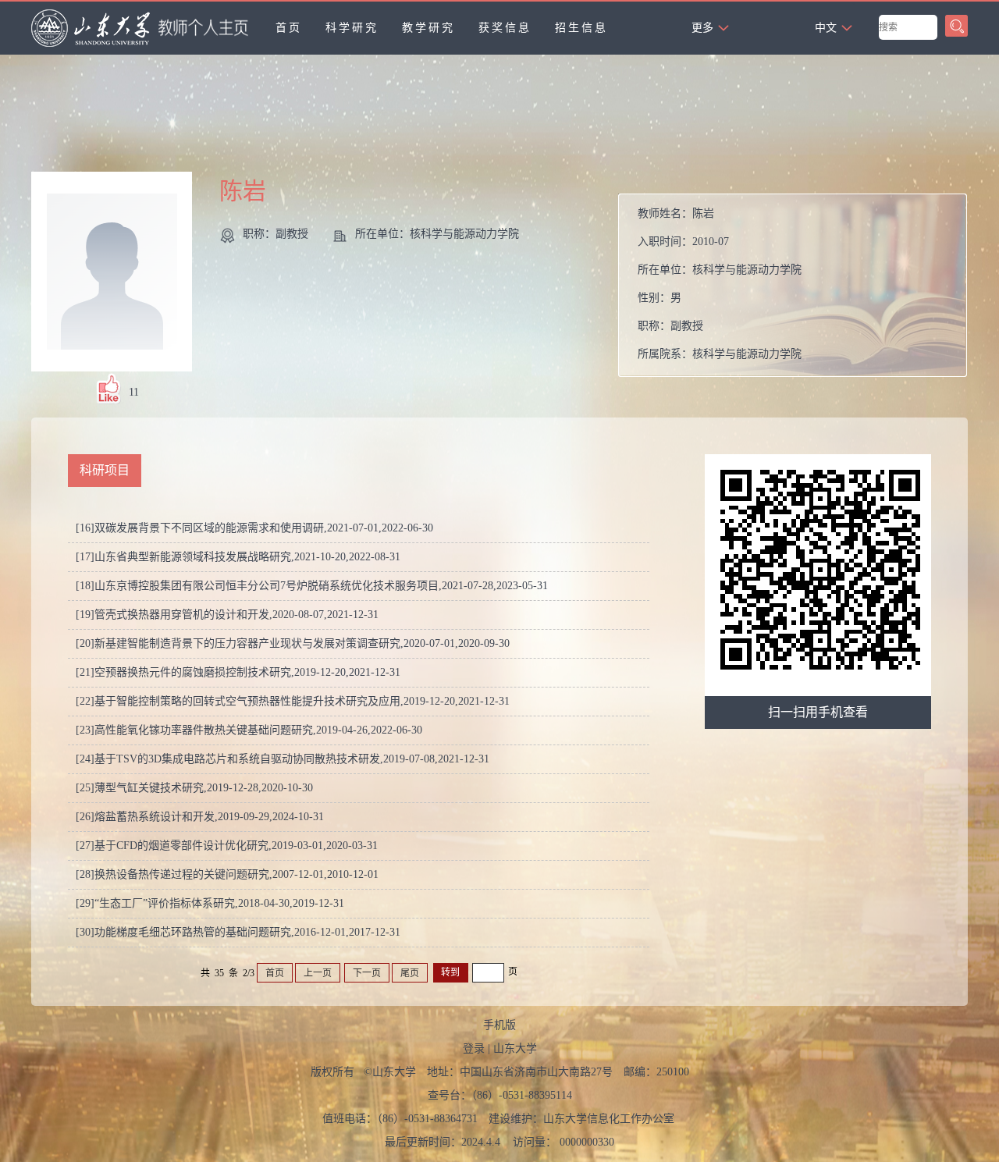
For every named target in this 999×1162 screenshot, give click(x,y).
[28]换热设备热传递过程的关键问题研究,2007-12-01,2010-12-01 (227, 874)
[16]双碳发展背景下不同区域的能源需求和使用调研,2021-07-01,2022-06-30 (254, 528)
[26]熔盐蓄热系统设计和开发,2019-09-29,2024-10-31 (200, 817)
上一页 (318, 973)
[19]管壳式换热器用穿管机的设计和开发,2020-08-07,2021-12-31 (227, 614)
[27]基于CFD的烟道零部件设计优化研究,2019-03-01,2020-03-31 (227, 845)
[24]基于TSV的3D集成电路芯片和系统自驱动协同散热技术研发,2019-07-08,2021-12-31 (282, 759)
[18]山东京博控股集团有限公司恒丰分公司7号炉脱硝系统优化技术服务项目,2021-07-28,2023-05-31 (312, 586)
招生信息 (581, 28)
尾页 (409, 973)
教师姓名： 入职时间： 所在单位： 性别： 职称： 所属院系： (720, 284)
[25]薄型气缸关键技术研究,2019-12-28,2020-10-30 (194, 788)
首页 (289, 28)
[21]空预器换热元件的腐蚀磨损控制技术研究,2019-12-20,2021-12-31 (238, 672)
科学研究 (352, 28)
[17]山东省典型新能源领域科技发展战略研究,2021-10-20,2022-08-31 (238, 557)
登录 (474, 1048)
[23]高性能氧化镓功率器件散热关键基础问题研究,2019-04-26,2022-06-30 (249, 730)
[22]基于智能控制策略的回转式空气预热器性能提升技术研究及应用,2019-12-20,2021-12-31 (293, 701)
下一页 (367, 973)
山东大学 (515, 1048)
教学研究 (428, 28)
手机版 (499, 1025)
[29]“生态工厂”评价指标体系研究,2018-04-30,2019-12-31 (210, 903)
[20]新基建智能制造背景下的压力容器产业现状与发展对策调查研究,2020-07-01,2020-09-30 (293, 643)
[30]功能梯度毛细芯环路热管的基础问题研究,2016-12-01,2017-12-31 (238, 932)
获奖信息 (504, 28)
